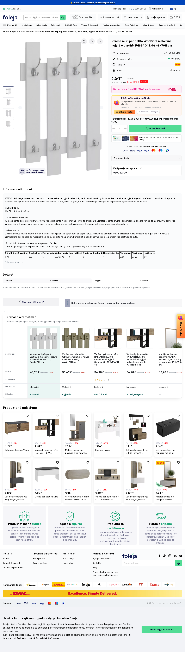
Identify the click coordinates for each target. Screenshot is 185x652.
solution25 (177, 603)
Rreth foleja (68, 558)
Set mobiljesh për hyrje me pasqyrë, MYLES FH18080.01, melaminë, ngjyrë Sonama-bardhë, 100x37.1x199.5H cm (137, 498)
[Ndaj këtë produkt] (84, 41)
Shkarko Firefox (126, 112)
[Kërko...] (63, 17)
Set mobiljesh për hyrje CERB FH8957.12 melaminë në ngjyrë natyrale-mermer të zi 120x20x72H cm (137, 452)
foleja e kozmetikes (111, 25)
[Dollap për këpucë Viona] (17, 427)
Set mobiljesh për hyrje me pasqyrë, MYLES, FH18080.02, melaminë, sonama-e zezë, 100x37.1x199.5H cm (16, 498)
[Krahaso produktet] (92, 41)
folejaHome (26, 25)
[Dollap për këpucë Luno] (47, 474)
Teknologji (55, 25)
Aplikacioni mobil (159, 9)
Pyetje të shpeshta (102, 558)
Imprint (6, 558)
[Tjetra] (101, 107)
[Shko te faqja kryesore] (10, 17)
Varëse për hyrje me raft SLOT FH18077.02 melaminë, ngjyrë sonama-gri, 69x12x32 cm (107, 498)
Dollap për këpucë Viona (17, 450)
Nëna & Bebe (148, 25)
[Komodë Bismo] (107, 427)
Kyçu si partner (40, 563)
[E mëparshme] (20, 107)
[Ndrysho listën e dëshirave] (100, 41)
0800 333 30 (120, 172)
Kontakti (97, 563)
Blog (95, 567)
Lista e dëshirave (134, 17)
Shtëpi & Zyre (71, 25)
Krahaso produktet (111, 17)
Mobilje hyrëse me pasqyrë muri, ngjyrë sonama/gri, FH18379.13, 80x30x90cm (77, 452)
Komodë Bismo (102, 450)
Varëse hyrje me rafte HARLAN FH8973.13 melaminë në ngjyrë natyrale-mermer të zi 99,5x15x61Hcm (137, 359)
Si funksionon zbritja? (148, 112)
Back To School (131, 25)
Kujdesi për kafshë (167, 25)
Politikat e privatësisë (13, 567)
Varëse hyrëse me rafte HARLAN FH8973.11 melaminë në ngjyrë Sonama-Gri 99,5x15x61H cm (106, 359)
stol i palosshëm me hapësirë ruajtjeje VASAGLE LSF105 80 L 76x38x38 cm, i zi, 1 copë (166, 452)
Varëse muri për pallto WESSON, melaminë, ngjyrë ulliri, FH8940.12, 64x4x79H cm (75, 358)
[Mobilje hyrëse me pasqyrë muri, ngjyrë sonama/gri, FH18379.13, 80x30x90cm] (77, 427)
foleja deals (41, 25)
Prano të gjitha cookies (162, 629)
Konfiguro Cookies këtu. (17, 635)
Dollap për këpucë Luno (46, 496)
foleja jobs (68, 563)
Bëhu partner (39, 558)
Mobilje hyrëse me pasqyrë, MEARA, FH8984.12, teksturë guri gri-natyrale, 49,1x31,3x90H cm (168, 498)
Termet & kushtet (11, 563)
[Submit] (178, 563)
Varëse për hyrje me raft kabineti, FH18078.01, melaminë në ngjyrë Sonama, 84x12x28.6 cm (77, 498)
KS (175, 9)
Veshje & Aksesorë (89, 25)
